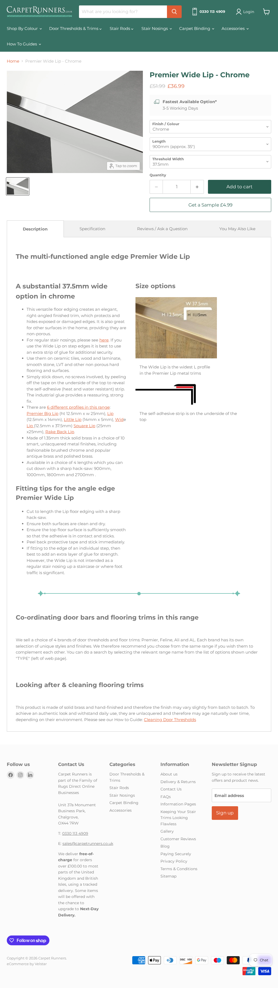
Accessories (234, 28)
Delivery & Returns (178, 781)
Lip (110, 413)
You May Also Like (237, 228)
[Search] (174, 11)
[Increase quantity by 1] (197, 187)
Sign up (225, 812)
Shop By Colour (23, 28)
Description (35, 229)
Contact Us (171, 789)
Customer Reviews (178, 838)
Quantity (158, 175)
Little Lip (72, 419)
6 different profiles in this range (78, 407)
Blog (165, 846)
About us (169, 774)
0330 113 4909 (75, 833)
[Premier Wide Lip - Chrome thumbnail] (17, 186)
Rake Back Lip (59, 431)
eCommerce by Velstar (27, 964)
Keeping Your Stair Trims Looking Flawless (178, 817)
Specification (92, 228)
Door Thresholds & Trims (74, 28)
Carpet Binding (195, 28)
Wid (119, 419)
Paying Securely (175, 853)
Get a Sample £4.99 (210, 205)
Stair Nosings (155, 28)
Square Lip (84, 425)
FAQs (165, 796)
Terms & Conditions (178, 868)
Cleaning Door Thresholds (170, 719)
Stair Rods (120, 28)
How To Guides (22, 44)
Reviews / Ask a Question (162, 228)
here (104, 340)
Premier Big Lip (42, 413)
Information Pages (178, 804)
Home (13, 61)
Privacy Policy (173, 861)
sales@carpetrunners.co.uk (87, 843)
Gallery (167, 831)
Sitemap (168, 876)
